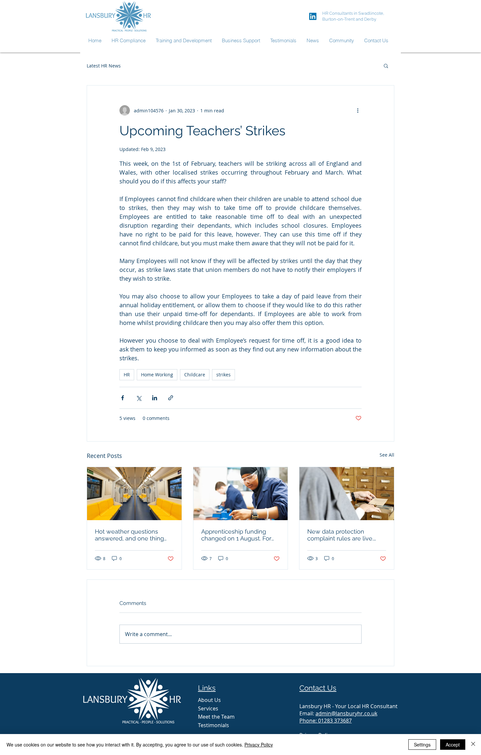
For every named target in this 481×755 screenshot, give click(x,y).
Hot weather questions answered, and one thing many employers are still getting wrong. (129, 535)
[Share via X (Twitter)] (138, 398)
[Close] (473, 744)
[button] (386, 65)
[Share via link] (171, 398)
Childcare (194, 374)
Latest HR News (104, 66)
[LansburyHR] (312, 16)
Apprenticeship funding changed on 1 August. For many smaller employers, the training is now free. (236, 535)
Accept (453, 744)
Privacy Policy (258, 744)
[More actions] (358, 110)
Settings (422, 744)
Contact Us (317, 688)
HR (127, 374)
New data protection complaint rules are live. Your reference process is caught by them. (342, 535)
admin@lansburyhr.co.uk (346, 713)
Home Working (157, 374)
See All (387, 455)
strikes (223, 374)
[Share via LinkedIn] (154, 398)
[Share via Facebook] (122, 398)
